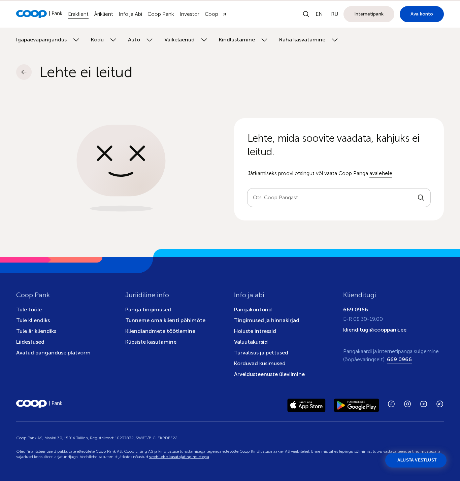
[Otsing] (306, 14)
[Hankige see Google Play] (356, 404)
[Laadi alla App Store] (306, 404)
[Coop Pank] (39, 404)
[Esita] (421, 198)
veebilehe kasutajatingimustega (179, 456)
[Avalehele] (39, 14)
